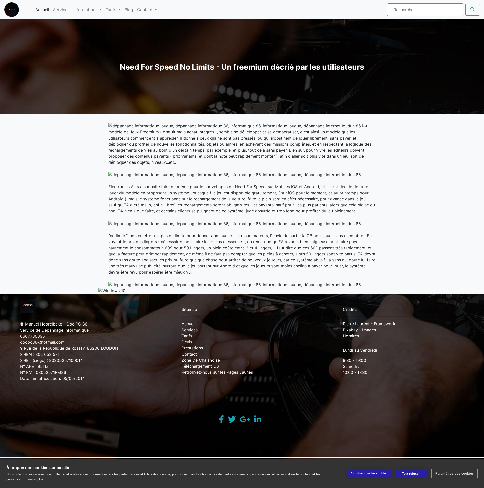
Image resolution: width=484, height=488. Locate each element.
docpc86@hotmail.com (42, 342)
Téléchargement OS (200, 366)
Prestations (192, 347)
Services (61, 9)
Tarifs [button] (111, 9)
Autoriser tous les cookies (369, 473)
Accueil (43, 9)
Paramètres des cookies (454, 473)
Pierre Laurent (357, 323)
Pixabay (350, 329)
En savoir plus (32, 479)
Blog (129, 9)
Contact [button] (145, 9)
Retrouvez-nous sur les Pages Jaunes (217, 372)
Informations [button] (86, 9)
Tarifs (187, 335)
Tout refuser (411, 473)
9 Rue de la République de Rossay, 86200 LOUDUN (69, 348)
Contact (189, 354)
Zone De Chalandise (201, 360)
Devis (187, 341)
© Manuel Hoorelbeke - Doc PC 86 (53, 324)
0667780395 (32, 336)
